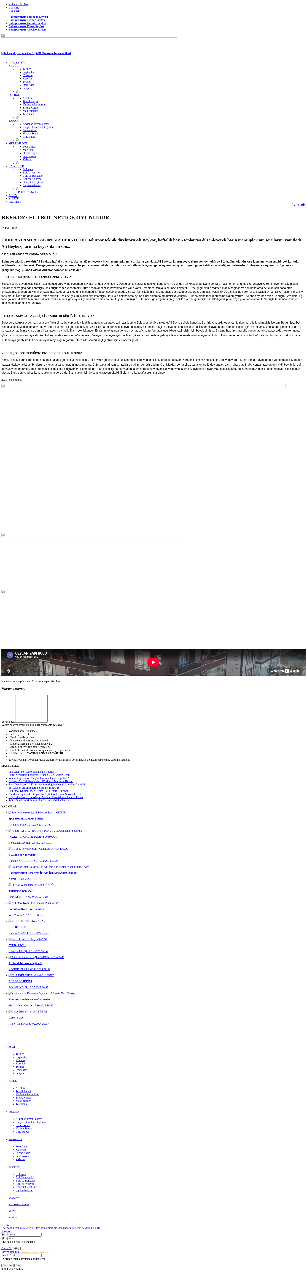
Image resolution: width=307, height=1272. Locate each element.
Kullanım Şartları (18, 4)
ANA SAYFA (17, 62)
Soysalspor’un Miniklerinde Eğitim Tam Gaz (34, 787)
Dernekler (28, 84)
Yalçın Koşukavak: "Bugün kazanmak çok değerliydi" (39, 778)
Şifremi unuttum (25, 1251)
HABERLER (16, 166)
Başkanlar (28, 72)
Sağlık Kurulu (31, 107)
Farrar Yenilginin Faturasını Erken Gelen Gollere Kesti (39, 774)
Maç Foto (28, 149)
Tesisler (27, 81)
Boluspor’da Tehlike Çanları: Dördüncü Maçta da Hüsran (41, 781)
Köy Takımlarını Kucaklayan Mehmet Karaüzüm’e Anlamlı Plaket (46, 797)
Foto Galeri (29, 146)
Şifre (4, 1238)
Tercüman (28, 113)
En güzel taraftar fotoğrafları (38, 127)
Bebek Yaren (30, 130)
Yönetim (28, 75)
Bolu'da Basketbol (33, 175)
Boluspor (28, 169)
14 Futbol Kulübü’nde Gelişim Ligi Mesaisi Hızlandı (38, 790)
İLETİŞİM (15, 201)
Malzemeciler (30, 110)
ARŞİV (13, 195)
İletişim (27, 88)
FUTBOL (14, 94)
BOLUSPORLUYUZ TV (23, 192)
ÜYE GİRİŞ (298, 204)
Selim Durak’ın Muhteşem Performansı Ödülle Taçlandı (40, 800)
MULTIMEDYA (18, 143)
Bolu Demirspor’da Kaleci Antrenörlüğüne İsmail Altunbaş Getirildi (47, 784)
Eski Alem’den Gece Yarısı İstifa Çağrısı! (32, 771)
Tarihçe (27, 68)
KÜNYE (14, 198)
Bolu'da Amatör (32, 172)
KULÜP (13, 65)
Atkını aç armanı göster (36, 123)
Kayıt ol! (6, 1231)
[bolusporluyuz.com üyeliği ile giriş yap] (31, 721)
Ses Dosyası (29, 156)
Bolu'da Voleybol (32, 178)
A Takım (28, 98)
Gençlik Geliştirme (33, 182)
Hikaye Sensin (31, 133)
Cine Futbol (29, 136)
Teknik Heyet (30, 101)
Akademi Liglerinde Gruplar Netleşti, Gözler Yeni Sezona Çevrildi (46, 794)
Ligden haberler (32, 185)
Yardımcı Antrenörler (34, 104)
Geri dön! (6, 1248)
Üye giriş (14, 7)
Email (5, 1234)
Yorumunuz (8, 721)
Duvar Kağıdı (30, 152)
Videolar (27, 159)
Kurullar (27, 78)
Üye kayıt (14, 10)
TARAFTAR (16, 120)
